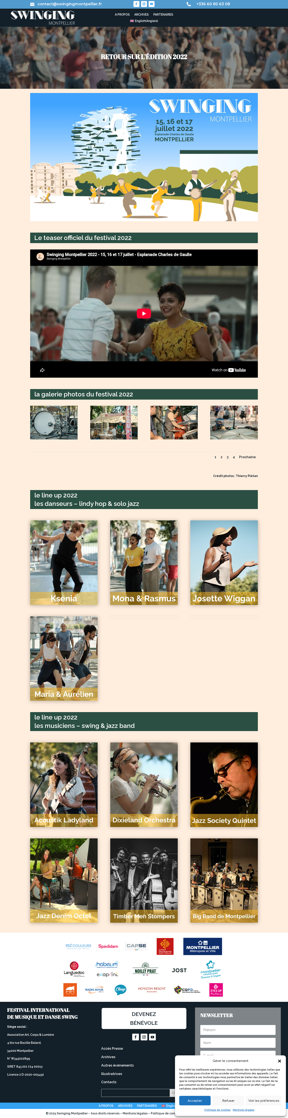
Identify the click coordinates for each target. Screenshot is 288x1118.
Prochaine (247, 457)
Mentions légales (243, 1110)
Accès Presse (112, 1049)
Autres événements (117, 1065)
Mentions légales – (137, 1113)
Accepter (195, 1101)
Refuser (228, 1101)
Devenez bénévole (144, 1018)
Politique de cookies (218, 1110)
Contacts (108, 1082)
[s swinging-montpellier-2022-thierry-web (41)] (54, 438)
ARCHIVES (141, 14)
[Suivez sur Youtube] (152, 4)
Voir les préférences (263, 1101)
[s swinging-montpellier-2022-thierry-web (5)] (114, 438)
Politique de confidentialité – (172, 1113)
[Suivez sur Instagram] (144, 4)
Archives (108, 1057)
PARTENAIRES (163, 14)
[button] (279, 1061)
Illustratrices (111, 1074)
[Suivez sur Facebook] (136, 4)
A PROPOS (122, 14)
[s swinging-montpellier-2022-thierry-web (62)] (174, 438)
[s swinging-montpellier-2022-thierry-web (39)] (234, 438)
